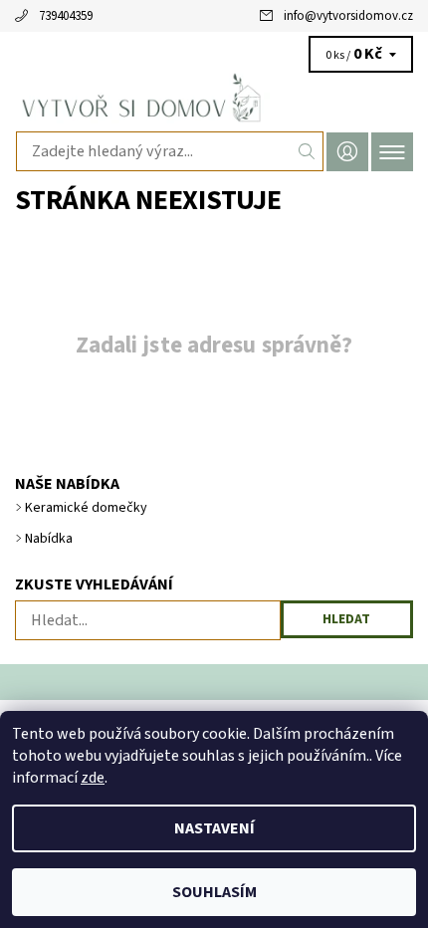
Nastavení (214, 828)
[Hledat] (307, 151)
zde (93, 778)
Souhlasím (214, 892)
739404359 (66, 16)
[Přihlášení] (347, 151)
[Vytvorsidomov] (214, 97)
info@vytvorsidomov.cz (348, 16)
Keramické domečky (86, 508)
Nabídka (49, 539)
